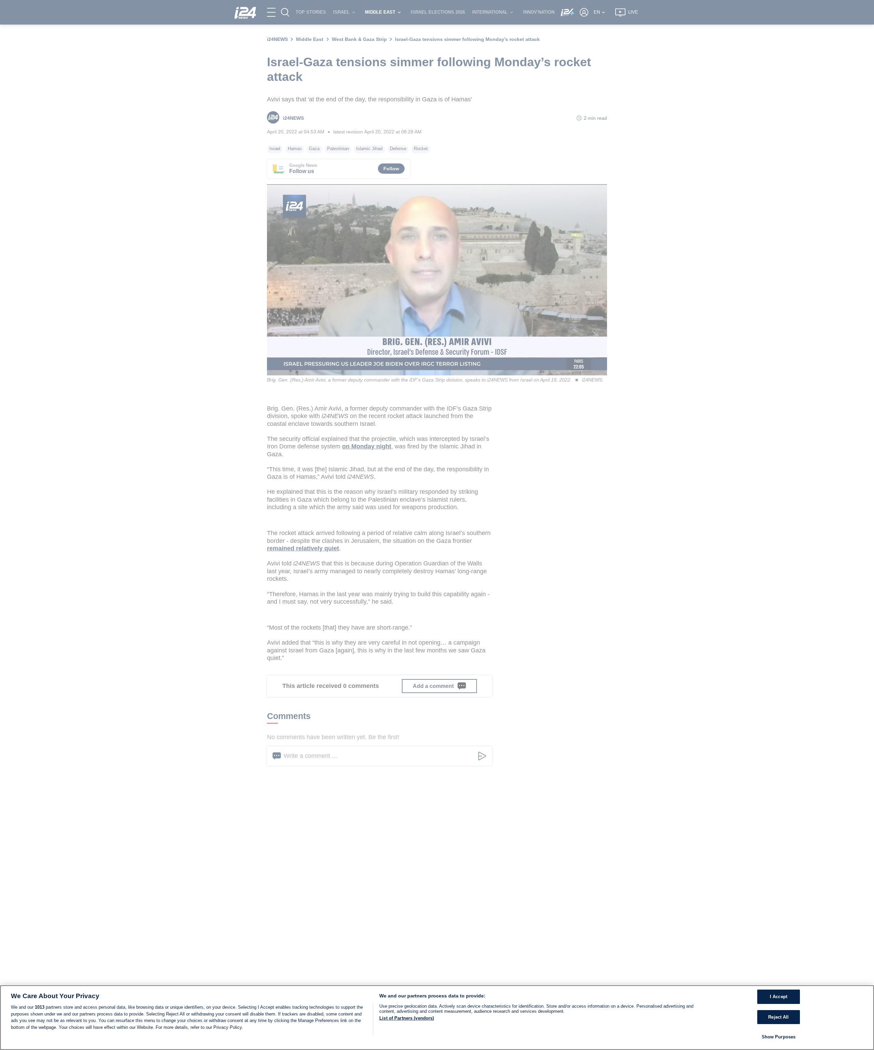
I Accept (778, 996)
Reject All (778, 1017)
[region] (437, 1017)
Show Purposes (779, 1036)
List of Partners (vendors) (406, 1018)
